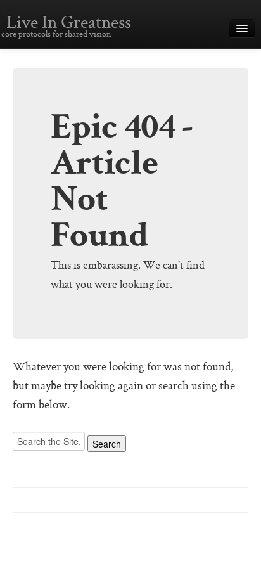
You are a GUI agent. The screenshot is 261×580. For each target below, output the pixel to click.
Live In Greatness (68, 24)
